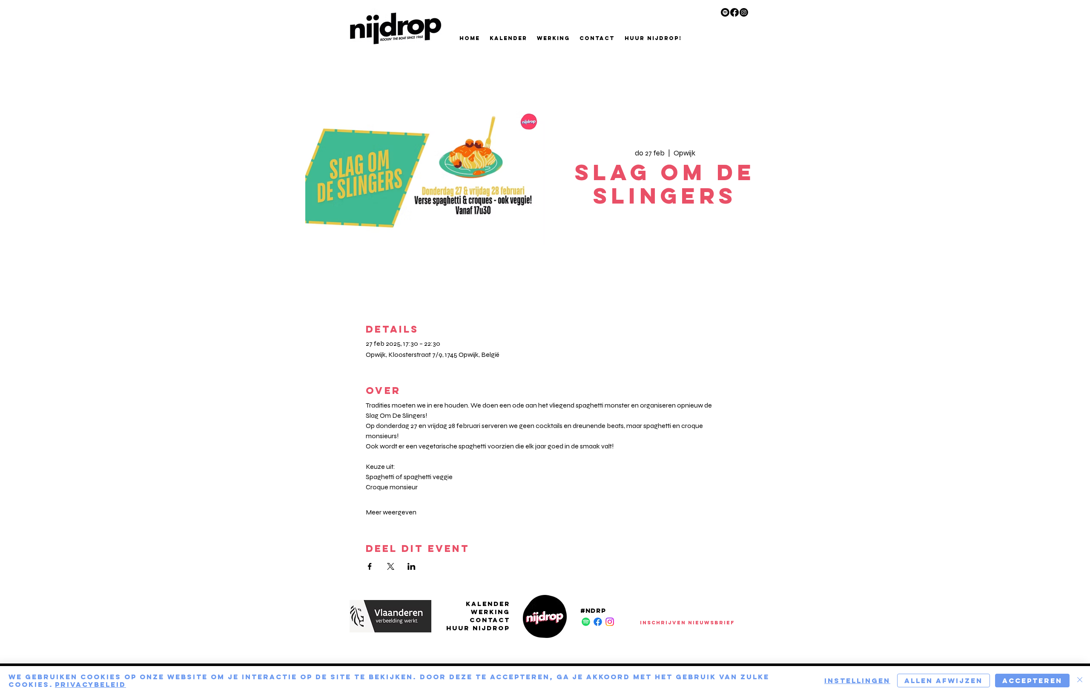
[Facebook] (734, 12)
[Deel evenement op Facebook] (370, 566)
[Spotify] (725, 12)
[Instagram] (744, 12)
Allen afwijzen (943, 680)
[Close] (1080, 680)
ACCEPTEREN (1032, 680)
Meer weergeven (391, 512)
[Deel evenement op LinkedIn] (411, 566)
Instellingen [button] (857, 680)
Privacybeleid (90, 684)
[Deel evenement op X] (391, 566)
